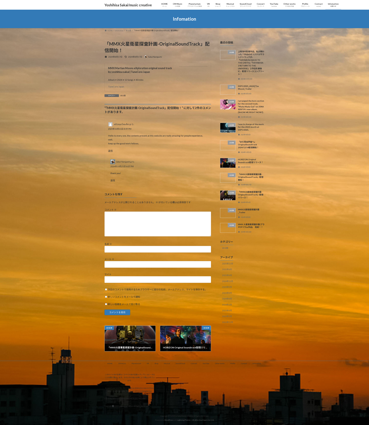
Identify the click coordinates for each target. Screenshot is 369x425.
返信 (110, 150)
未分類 (123, 96)
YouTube (206, 363)
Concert (194, 363)
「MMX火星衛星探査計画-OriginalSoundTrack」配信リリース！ (250, 195)
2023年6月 (227, 310)
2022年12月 (227, 322)
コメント (110, 209)
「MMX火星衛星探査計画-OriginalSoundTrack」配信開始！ (250, 177)
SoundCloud (180, 363)
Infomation (257, 363)
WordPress (168, 420)
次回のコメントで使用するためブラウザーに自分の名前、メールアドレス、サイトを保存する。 (157, 289)
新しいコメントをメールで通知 (124, 296)
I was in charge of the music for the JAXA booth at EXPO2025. (251, 127)
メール (109, 259)
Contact (244, 363)
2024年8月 (227, 293)
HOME (110, 363)
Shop (156, 363)
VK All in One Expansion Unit (203, 420)
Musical (167, 363)
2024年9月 (227, 287)
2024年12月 (227, 281)
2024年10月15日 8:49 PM (119, 129)
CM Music (122, 363)
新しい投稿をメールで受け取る (124, 304)
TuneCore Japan (116, 86)
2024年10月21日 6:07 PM (122, 166)
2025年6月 (227, 269)
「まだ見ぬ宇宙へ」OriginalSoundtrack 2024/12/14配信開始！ (248, 145)
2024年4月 (227, 299)
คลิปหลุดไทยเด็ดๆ (121, 124)
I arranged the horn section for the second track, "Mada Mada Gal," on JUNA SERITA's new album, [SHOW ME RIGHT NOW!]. (251, 106)
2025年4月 (227, 275)
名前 (108, 244)
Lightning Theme (183, 420)
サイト (108, 274)
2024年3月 (227, 304)
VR (148, 363)
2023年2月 (227, 316)
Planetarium (136, 363)
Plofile (232, 363)
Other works (220, 363)
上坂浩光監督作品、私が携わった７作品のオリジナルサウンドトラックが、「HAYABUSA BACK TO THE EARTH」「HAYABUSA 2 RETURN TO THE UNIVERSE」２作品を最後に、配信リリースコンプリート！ (251, 62)
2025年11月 (227, 263)
